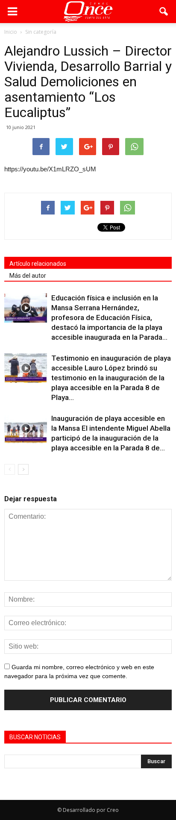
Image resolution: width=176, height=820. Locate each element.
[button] (164, 11)
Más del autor (27, 275)
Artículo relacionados (37, 263)
